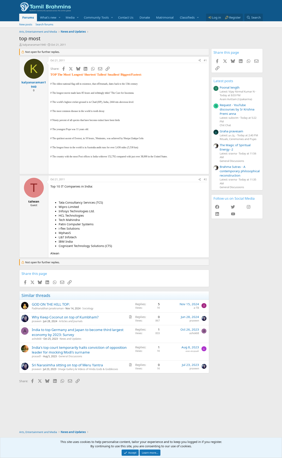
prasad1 (36, 356)
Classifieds (187, 17)
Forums (28, 17)
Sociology (87, 308)
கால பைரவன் (192, 351)
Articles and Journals (71, 321)
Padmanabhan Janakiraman (48, 308)
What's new (48, 17)
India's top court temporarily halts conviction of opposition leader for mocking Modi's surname (79, 350)
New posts (25, 24)
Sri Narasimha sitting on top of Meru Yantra (67, 365)
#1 (205, 60)
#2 (205, 179)
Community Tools (96, 17)
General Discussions (70, 356)
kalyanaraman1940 (34, 44)
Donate (145, 17)
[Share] (199, 60)
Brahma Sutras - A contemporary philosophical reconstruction (240, 171)
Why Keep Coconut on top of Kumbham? (65, 317)
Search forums (44, 24)
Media (70, 17)
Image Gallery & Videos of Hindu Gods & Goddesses (88, 369)
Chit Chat (225, 125)
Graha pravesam (231, 131)
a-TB (196, 308)
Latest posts (223, 80)
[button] (60, 17)
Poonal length (229, 87)
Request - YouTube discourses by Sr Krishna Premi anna (237, 109)
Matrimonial (165, 17)
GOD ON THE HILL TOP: (51, 304)
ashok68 (36, 339)
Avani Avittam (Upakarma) (236, 99)
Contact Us (125, 17)
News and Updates (70, 339)
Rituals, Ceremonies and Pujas (238, 139)
